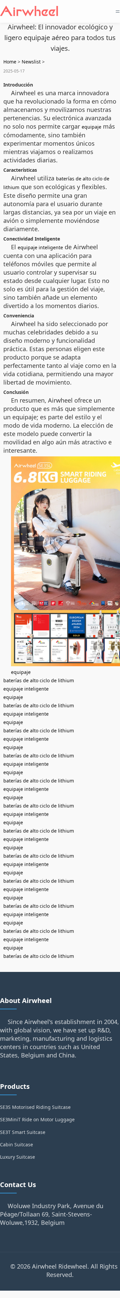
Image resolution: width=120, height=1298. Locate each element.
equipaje (91, 127)
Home (9, 61)
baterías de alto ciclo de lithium (38, 680)
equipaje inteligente (40, 247)
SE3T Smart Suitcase (22, 1132)
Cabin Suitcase (16, 1144)
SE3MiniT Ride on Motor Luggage (37, 1119)
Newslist (31, 61)
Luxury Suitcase (17, 1157)
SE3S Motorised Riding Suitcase (35, 1107)
